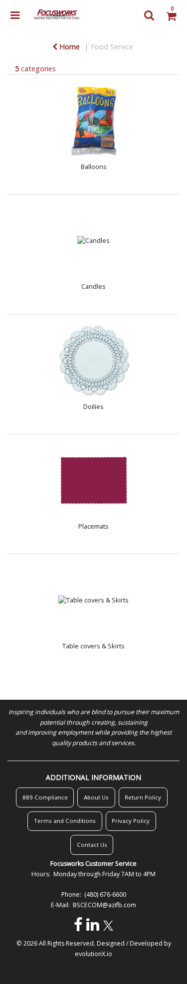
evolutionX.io (93, 954)
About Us (96, 797)
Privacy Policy (131, 820)
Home (68, 46)
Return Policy (143, 797)
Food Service (112, 46)
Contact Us (92, 844)
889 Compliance (45, 797)
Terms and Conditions (65, 820)
